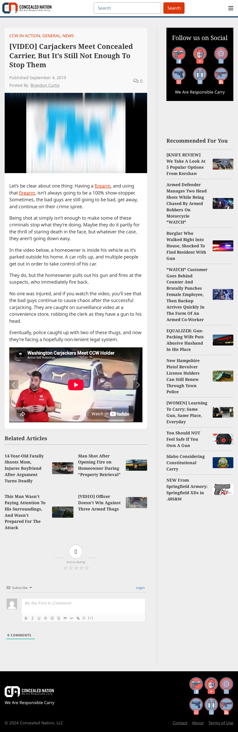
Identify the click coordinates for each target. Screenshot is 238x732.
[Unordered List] (58, 618)
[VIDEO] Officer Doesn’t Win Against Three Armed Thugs (99, 503)
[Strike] (45, 618)
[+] (90, 618)
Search (174, 8)
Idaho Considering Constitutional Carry (185, 462)
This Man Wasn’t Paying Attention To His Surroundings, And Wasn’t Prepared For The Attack (25, 512)
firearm (103, 186)
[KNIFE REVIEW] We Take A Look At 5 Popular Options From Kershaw (185, 164)
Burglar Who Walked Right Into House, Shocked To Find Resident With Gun (186, 245)
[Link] (78, 618)
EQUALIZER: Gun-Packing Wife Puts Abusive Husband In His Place (185, 340)
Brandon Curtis (45, 85)
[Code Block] (71, 618)
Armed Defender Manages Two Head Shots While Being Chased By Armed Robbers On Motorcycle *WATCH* (186, 203)
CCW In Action (24, 35)
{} (84, 618)
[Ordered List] (52, 618)
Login (140, 587)
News (68, 35)
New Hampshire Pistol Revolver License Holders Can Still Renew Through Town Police (183, 376)
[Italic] (32, 618)
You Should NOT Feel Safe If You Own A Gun (183, 439)
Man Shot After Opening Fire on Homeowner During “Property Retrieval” (99, 465)
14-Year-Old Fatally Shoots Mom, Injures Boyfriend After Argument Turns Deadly (24, 468)
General (51, 35)
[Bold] (26, 618)
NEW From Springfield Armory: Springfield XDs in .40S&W (187, 489)
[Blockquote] (65, 618)
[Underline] (39, 618)
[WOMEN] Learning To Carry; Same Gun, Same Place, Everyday (186, 412)
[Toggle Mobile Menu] (231, 8)
